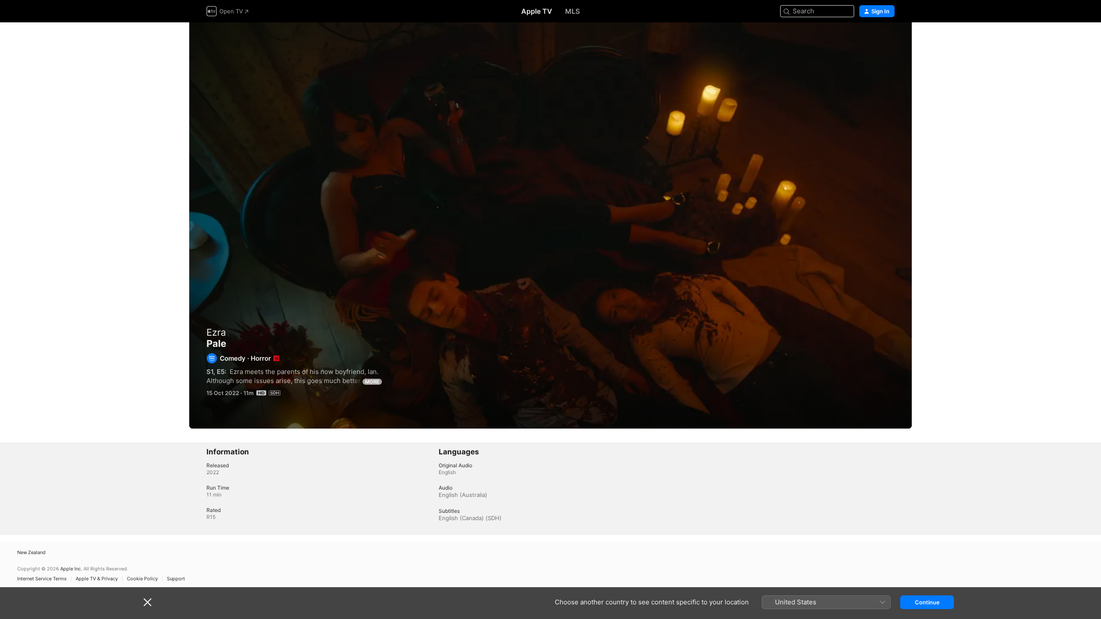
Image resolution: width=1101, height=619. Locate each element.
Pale (550, 225)
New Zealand (31, 552)
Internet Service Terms (42, 578)
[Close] (147, 602)
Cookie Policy (142, 578)
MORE (372, 382)
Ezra (216, 332)
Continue (927, 602)
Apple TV (536, 11)
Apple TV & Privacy (97, 578)
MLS (572, 11)
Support (176, 578)
